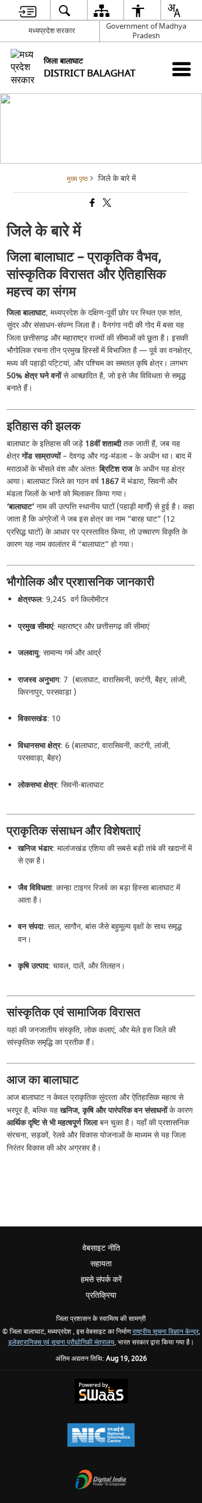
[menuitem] (27, 10)
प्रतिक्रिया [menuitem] (101, 1295)
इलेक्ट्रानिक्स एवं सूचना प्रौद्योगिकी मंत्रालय (61, 1342)
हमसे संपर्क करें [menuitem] (101, 1279)
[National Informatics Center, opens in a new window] (101, 1436)
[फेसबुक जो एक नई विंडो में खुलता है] (91, 204)
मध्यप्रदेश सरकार (52, 30)
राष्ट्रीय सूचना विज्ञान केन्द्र (165, 1332)
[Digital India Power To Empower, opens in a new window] (101, 1481)
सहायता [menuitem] (101, 1264)
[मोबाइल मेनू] (181, 69)
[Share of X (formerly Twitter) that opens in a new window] (106, 204)
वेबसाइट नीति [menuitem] (101, 1248)
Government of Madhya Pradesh (146, 31)
